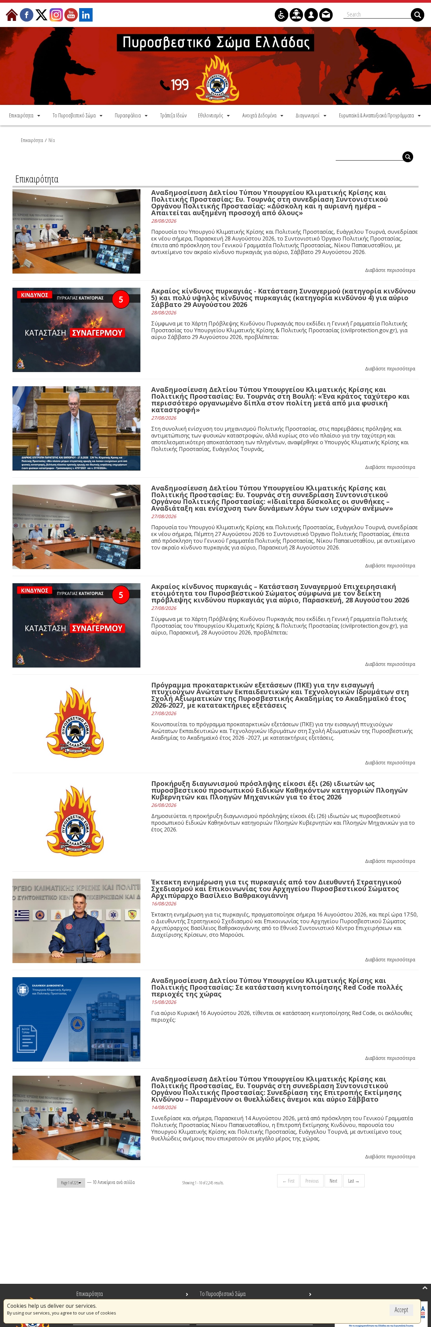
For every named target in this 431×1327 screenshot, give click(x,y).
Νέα (51, 140)
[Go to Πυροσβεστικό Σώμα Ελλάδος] (215, 66)
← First (288, 1181)
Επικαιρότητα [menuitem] (89, 1294)
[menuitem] (25, 115)
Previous (312, 1181)
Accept (401, 1309)
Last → (354, 1181)
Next (333, 1181)
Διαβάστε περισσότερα (390, 270)
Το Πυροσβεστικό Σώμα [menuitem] (222, 1294)
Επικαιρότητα (32, 140)
